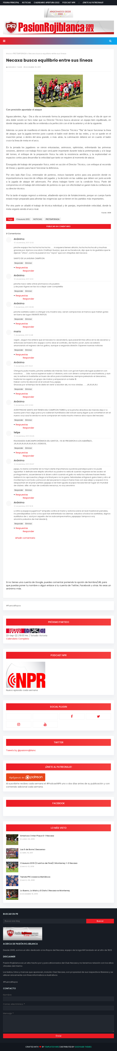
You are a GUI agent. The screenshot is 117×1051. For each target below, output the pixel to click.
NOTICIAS (37, 219)
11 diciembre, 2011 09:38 (24, 307)
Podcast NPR (68, 2)
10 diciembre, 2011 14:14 (23, 279)
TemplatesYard (52, 1047)
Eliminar (28, 263)
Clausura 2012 (23, 219)
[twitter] (98, 716)
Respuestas (22, 267)
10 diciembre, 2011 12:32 (24, 242)
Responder (18, 263)
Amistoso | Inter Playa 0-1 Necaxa (37, 835)
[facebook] (71, 716)
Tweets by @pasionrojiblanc (21, 750)
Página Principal (11, 2)
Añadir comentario (25, 537)
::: (79, 2)
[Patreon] (18, 716)
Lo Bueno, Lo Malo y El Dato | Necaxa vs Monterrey (45, 890)
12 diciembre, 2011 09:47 (24, 464)
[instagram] (18, 724)
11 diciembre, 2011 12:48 (23, 335)
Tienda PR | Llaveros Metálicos (35, 876)
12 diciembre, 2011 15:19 (23, 506)
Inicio (8, 53)
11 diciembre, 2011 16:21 (23, 366)
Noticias (26, 2)
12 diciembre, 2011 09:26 (24, 436)
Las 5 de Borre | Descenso (32, 849)
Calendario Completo (17, 638)
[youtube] (45, 724)
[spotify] (45, 716)
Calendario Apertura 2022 (46, 2)
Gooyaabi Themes (83, 1047)
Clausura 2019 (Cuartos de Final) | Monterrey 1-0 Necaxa (48, 863)
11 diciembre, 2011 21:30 (23, 405)
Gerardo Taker (15, 67)
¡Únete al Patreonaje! (93, 2)
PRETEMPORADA (20, 53)
